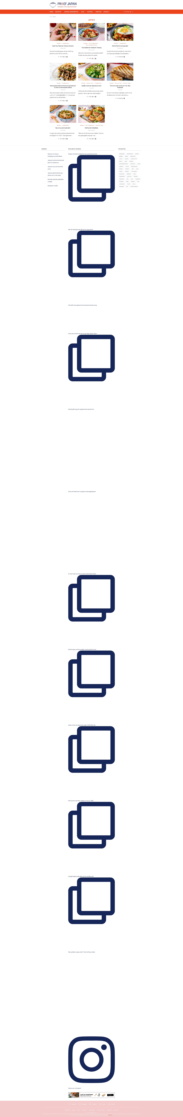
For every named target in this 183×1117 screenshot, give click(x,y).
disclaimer (110, 1114)
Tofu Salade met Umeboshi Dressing (91, 47)
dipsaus (120, 161)
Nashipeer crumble (53, 186)
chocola (120, 158)
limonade (127, 171)
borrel (126, 156)
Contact (106, 12)
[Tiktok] (128, 12)
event (126, 161)
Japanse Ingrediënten (71, 12)
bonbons (121, 156)
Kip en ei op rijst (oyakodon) (62, 128)
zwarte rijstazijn (134, 186)
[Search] (132, 12)
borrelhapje (132, 156)
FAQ (78, 1110)
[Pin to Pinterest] (63, 56)
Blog (82, 12)
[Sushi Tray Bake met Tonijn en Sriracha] (63, 32)
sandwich (133, 181)
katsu (137, 168)
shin (138, 181)
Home (51, 16)
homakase (121, 166)
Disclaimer (92, 1110)
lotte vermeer (134, 171)
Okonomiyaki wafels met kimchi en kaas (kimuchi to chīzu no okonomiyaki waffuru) (63, 86)
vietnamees (121, 186)
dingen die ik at (134, 158)
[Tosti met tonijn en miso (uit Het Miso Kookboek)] (120, 72)
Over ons (98, 12)
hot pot (127, 166)
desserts (126, 158)
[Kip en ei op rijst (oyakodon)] (63, 114)
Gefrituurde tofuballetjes (91, 128)
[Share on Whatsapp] (65, 56)
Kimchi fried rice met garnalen (120, 46)
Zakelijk (109, 1110)
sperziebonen (122, 183)
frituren (131, 161)
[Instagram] (125, 12)
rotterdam (121, 181)
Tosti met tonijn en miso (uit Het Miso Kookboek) (120, 86)
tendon (128, 183)
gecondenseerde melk (123, 163)
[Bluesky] (130, 12)
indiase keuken (134, 166)
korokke (120, 171)
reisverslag (138, 178)
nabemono (129, 173)
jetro (133, 168)
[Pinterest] (127, 12)
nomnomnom (122, 176)
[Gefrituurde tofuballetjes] (91, 114)
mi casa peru (121, 173)
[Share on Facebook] (60, 56)
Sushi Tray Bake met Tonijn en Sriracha (62, 46)
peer (127, 178)
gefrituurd (133, 163)
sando (127, 181)
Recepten (58, 12)
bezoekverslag (130, 153)
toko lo (134, 183)
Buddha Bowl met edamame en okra (91, 86)
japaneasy (127, 168)
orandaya (135, 176)
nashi (134, 173)
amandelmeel (122, 153)
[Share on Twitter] (62, 56)
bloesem (137, 153)
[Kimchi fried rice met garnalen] (120, 32)
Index (51, 12)
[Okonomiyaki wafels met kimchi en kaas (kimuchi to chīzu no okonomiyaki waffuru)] (63, 72)
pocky (132, 178)
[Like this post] (58, 56)
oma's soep (129, 176)
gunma (138, 163)
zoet (127, 186)
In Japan (90, 12)
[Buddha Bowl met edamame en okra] (91, 72)
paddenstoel (121, 178)
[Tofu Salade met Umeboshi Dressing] (91, 32)
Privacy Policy (101, 1110)
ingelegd (121, 168)
